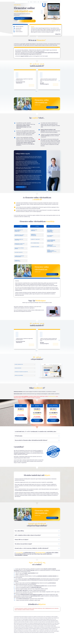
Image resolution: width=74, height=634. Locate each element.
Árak (38, 1)
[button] (15, 81)
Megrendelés (45, 1)
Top (28, 1)
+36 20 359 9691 (19, 552)
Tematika (35, 1)
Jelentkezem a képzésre (52, 107)
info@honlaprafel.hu (52, 396)
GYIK (41, 1)
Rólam (31, 1)
